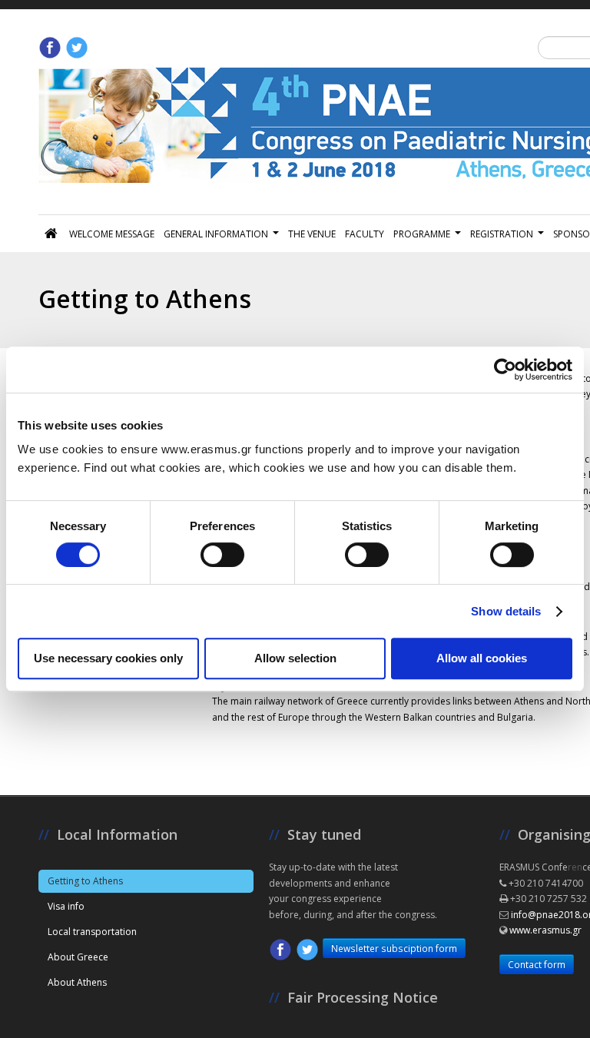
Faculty (364, 233)
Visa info (66, 906)
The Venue (312, 233)
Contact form (536, 964)
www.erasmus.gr (545, 930)
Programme (421, 233)
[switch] (222, 554)
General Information (216, 233)
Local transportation (92, 931)
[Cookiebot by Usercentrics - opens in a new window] (505, 369)
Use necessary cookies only (108, 658)
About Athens (77, 982)
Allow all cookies (481, 658)
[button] (376, 997)
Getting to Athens (85, 880)
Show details (506, 611)
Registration (501, 233)
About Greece (78, 956)
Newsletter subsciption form (394, 948)
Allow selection (295, 658)
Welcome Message (111, 233)
